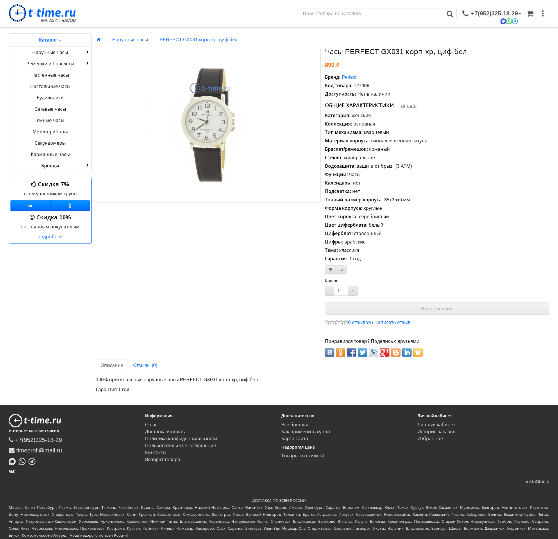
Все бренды (294, 424)
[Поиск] (450, 13)
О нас (151, 424)
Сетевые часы (50, 109)
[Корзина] (530, 13)
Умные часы (50, 120)
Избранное (430, 438)
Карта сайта (294, 438)
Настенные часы (50, 75)
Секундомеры (50, 143)
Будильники (50, 97)
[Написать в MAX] (14, 461)
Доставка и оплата (166, 431)
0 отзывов (359, 322)
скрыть (408, 105)
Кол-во (331, 280)
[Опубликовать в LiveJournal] (373, 352)
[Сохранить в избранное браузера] (418, 352)
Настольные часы (50, 86)
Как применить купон (305, 431)
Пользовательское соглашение (180, 445)
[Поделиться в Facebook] (351, 352)
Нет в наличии (437, 308)
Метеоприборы (50, 131)
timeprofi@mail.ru (38, 450)
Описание (112, 365)
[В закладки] (330, 269)
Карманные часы (50, 154)
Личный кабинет (436, 424)
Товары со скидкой (302, 455)
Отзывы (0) (145, 365)
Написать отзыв (392, 322)
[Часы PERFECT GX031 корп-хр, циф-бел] (208, 125)
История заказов (436, 431)
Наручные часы (50, 52)
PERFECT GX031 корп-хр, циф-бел (198, 39)
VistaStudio (537, 481)
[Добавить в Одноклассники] (340, 352)
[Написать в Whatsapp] (23, 461)
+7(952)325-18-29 (37, 440)
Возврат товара (162, 459)
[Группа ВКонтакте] (30, 205)
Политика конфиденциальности (181, 438)
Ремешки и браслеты (50, 63)
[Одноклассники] (70, 205)
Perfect (349, 77)
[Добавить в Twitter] (362, 352)
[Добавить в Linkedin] (407, 352)
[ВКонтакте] (13, 471)
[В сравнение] (341, 269)
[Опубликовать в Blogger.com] (395, 352)
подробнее (50, 236)
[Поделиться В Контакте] (329, 352)
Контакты (155, 452)
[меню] (542, 13)
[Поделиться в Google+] (384, 352)
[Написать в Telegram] (33, 461)
